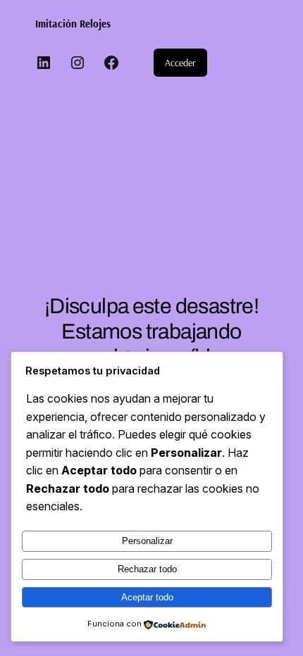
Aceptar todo (147, 597)
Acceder (180, 62)
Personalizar (147, 541)
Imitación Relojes (73, 23)
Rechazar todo (147, 569)
